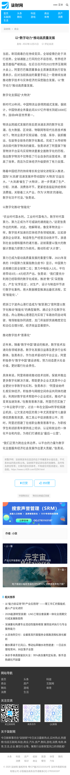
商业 (46, 13)
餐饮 (43, 761)
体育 (46, 17)
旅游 (43, 756)
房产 (60, 13)
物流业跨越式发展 (41, 496)
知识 (26, 761)
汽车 (52, 761)
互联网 (7, 17)
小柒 (14, 533)
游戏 (33, 17)
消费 (60, 17)
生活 (6, 20)
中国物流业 (24, 496)
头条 (19, 13)
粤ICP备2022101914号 (39, 767)
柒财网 (7, 29)
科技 (33, 13)
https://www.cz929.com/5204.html (28, 469)
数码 (19, 17)
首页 (6, 13)
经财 (35, 756)
